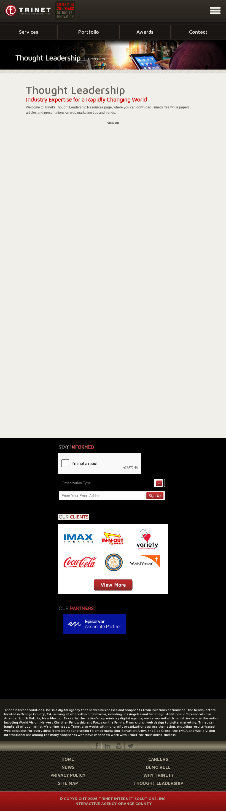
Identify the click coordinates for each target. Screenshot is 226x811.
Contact (198, 32)
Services (28, 32)
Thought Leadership (158, 783)
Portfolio (88, 32)
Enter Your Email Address (82, 496)
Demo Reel (158, 767)
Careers (158, 759)
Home (67, 759)
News (67, 767)
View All (113, 122)
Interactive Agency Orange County (113, 803)
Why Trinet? (158, 775)
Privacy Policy (67, 775)
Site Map (68, 783)
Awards (145, 32)
